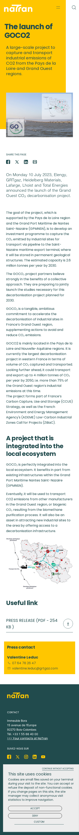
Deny (35, 815)
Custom (39, 821)
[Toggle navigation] (58, 7)
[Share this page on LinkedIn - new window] (26, 162)
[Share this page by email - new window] (35, 162)
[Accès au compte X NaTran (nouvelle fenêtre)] (18, 757)
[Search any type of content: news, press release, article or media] (72, 7)
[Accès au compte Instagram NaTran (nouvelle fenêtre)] (26, 757)
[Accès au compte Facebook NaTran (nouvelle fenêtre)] (9, 757)
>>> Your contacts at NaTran (27, 738)
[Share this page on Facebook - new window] (8, 162)
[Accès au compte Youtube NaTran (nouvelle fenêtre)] (43, 757)
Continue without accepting (58, 769)
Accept (35, 808)
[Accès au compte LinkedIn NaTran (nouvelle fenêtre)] (35, 757)
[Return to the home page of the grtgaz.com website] (19, 8)
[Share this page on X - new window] (17, 162)
